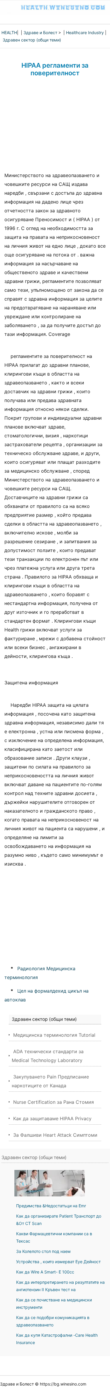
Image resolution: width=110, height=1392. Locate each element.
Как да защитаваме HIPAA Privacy (52, 1118)
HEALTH (9, 32)
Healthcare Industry (85, 32)
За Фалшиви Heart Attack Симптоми (55, 1135)
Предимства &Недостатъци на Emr (51, 1205)
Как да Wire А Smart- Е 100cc (45, 1271)
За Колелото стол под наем (43, 1251)
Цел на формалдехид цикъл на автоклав (46, 995)
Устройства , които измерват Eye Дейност (58, 1261)
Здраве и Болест (40, 32)
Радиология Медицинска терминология (39, 973)
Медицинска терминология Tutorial (54, 1035)
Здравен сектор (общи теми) (32, 39)
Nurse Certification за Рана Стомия (53, 1102)
